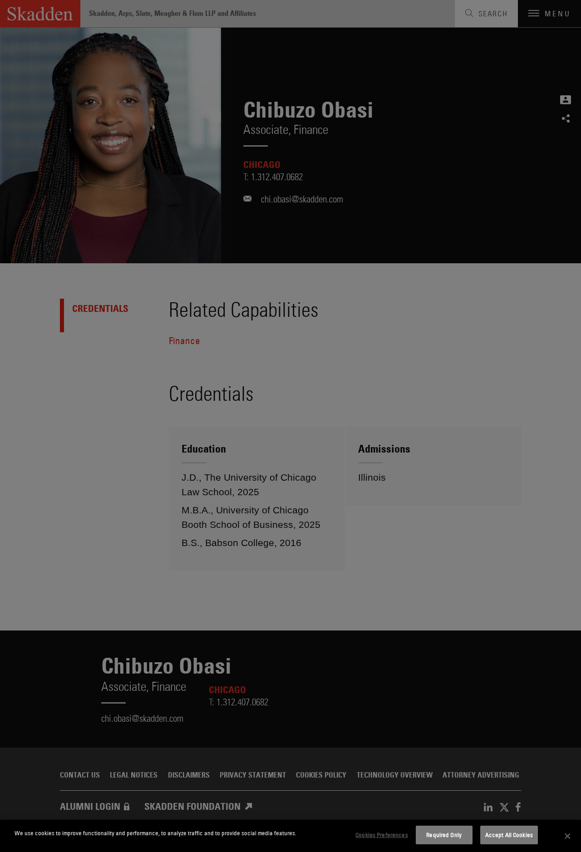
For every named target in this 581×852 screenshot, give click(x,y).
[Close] (567, 836)
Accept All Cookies (509, 834)
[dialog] (290, 836)
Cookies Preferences (381, 834)
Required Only (444, 834)
